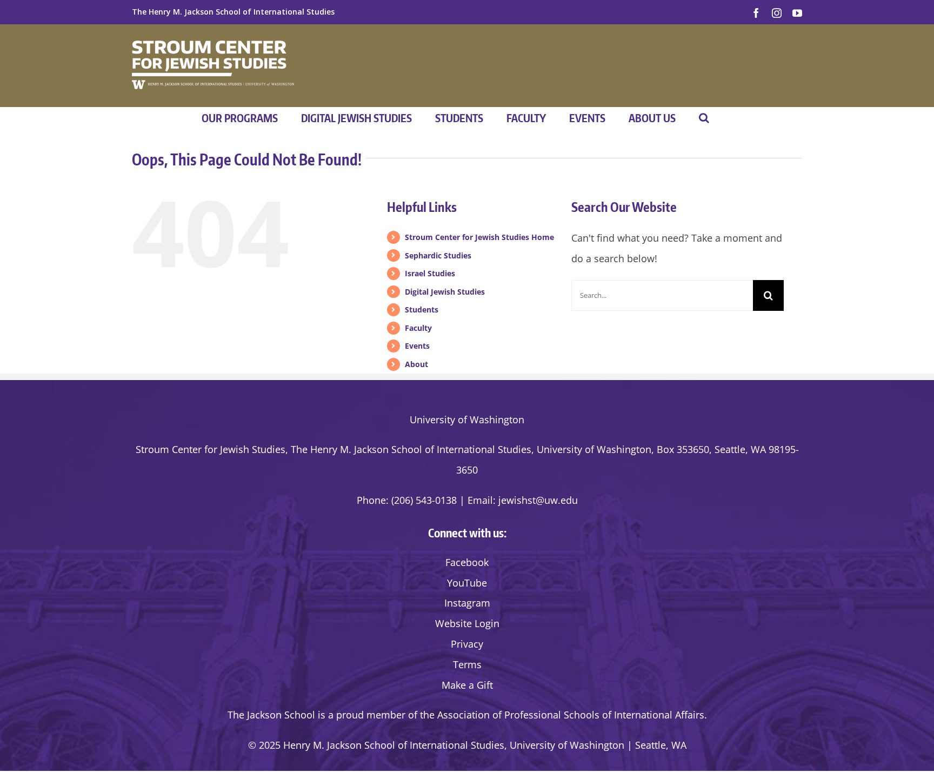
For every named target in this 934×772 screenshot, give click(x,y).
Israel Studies (430, 273)
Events (417, 346)
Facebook (467, 562)
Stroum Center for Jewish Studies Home (479, 237)
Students (421, 309)
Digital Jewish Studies (445, 292)
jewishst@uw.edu (538, 500)
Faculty (418, 328)
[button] (704, 118)
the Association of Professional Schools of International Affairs (562, 714)
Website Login (467, 623)
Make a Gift (467, 684)
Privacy (467, 643)
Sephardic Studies (438, 255)
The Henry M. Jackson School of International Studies (233, 11)
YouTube (467, 582)
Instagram (467, 602)
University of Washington (467, 419)
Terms (467, 664)
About (416, 364)
